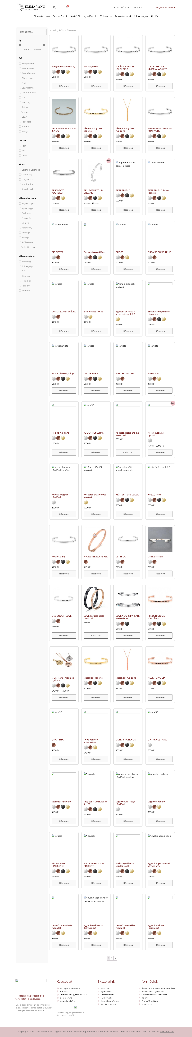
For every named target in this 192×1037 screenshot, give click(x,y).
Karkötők (75, 16)
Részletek (64, 86)
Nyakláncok (90, 16)
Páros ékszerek (123, 16)
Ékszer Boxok (60, 16)
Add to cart (128, 452)
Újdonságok (141, 16)
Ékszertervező (42, 16)
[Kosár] (66, 7)
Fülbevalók (106, 16)
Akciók (154, 16)
